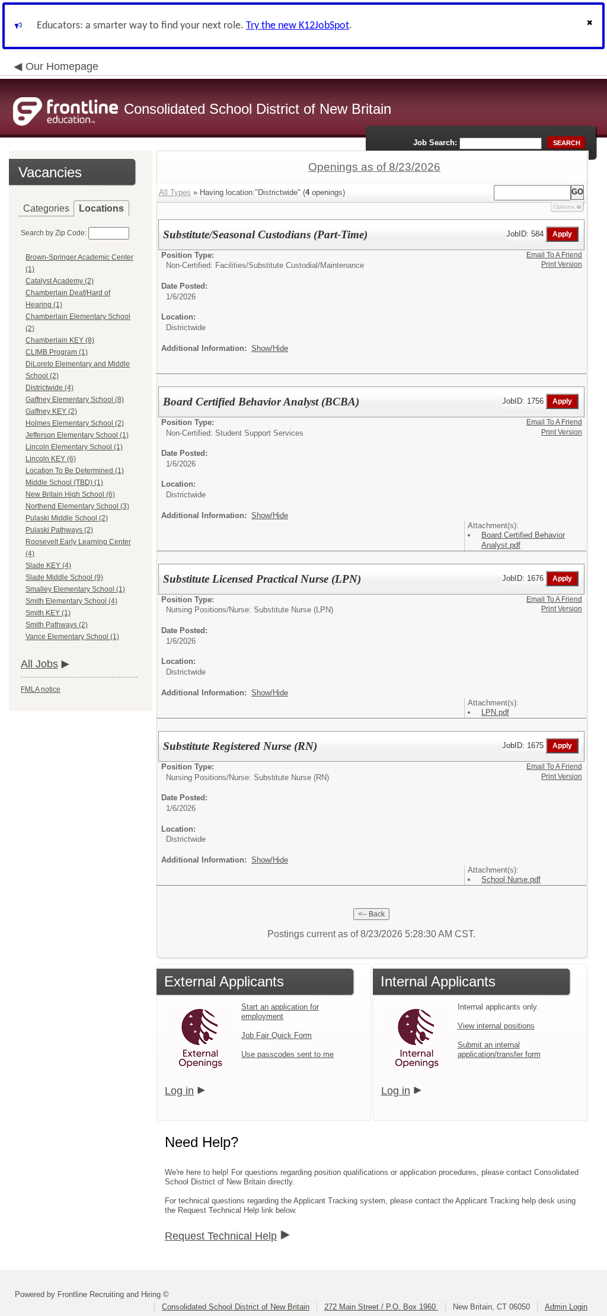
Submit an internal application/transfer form (499, 1049)
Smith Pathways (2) (56, 625)
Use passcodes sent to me (287, 1054)
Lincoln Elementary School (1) (74, 447)
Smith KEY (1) (48, 613)
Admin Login (566, 1306)
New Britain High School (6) (70, 494)
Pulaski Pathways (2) (59, 530)
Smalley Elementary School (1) (75, 589)
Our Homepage (61, 66)
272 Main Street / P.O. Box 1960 (381, 1306)
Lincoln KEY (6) (50, 459)
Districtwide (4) (49, 388)
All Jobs (39, 664)
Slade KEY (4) (48, 565)
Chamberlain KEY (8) (59, 340)
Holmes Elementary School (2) (74, 423)
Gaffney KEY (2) (51, 411)
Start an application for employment (280, 1011)
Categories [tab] (46, 208)
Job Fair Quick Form (276, 1035)
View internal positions (496, 1025)
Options (563, 206)
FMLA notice (40, 689)
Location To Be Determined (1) (74, 471)
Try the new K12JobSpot (297, 25)
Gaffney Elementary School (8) (74, 399)
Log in (179, 1090)
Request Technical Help (221, 1236)
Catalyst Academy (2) (59, 281)
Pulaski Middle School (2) (66, 518)
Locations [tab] (101, 208)
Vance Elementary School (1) (72, 637)
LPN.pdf (495, 712)
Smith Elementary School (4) (71, 601)
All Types (175, 192)
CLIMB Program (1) (56, 352)
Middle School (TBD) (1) (64, 482)
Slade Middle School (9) (64, 577)
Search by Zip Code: (54, 233)
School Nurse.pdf (511, 879)
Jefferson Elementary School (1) (77, 435)
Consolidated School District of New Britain (235, 1306)
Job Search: (435, 142)
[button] (591, 26)
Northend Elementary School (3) (77, 506)
